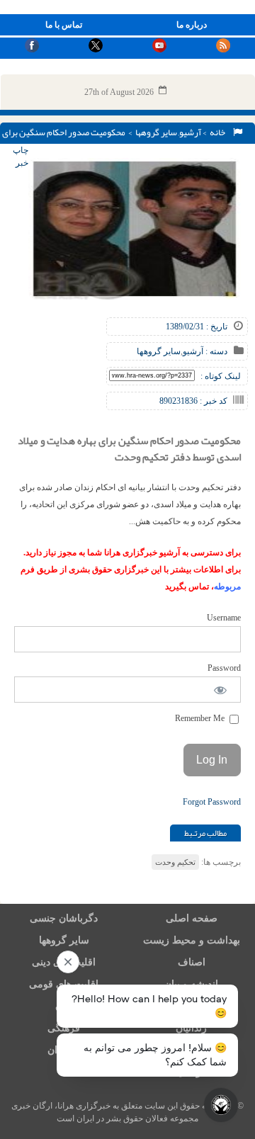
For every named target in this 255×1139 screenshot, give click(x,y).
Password (224, 668)
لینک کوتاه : (220, 376)
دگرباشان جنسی (64, 918)
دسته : (215, 351)
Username (224, 618)
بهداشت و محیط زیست (191, 940)
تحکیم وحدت (175, 862)
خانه (219, 132)
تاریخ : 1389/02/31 (196, 327)
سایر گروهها (156, 132)
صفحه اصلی (191, 918)
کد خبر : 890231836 (193, 401)
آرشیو (190, 132)
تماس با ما (63, 25)
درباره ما (191, 25)
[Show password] (220, 689)
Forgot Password (212, 802)
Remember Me (201, 718)
